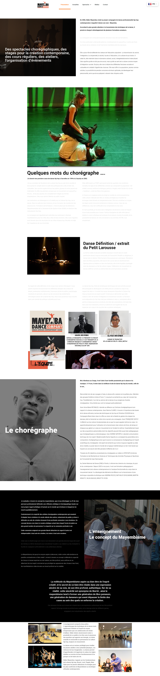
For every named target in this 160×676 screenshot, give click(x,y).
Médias (97, 4)
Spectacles (85, 4)
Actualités (75, 4)
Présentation (65, 4)
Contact (105, 4)
